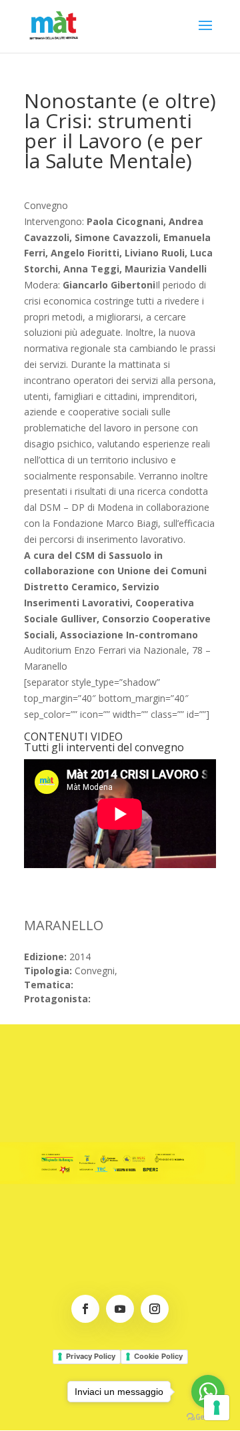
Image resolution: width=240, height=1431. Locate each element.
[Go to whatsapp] (208, 1391)
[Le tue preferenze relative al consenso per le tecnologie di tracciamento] (216, 1407)
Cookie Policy (158, 1356)
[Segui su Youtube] (120, 1309)
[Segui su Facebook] (85, 1309)
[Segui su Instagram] (155, 1309)
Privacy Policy (90, 1356)
